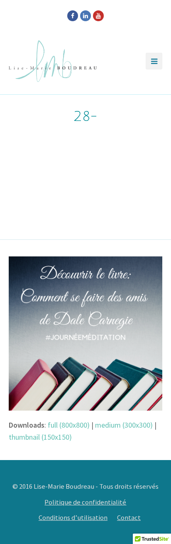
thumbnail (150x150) (40, 437)
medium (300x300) (124, 425)
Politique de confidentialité (85, 502)
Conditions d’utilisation (73, 517)
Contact (129, 517)
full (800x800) (69, 425)
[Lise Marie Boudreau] (53, 61)
